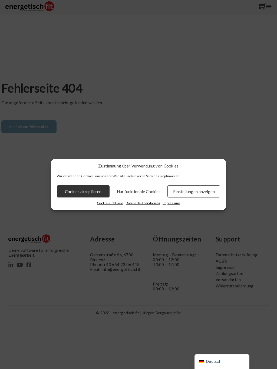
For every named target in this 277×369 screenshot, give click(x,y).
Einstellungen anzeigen (194, 191)
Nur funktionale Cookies (138, 191)
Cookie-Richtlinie (110, 203)
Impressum (171, 203)
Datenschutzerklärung (143, 203)
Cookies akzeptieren (83, 191)
